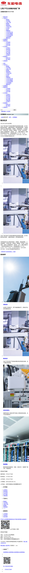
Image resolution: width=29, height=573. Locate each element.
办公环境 (8, 50)
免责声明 (7, 545)
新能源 (7, 19)
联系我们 (5, 56)
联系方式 (8, 58)
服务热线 (3, 111)
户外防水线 (8, 26)
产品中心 (5, 18)
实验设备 (8, 53)
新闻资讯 (5, 40)
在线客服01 (6, 552)
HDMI (7, 29)
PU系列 (8, 28)
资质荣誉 (8, 49)
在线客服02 (11, 552)
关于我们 (5, 46)
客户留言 (8, 59)
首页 (4, 63)
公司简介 (8, 47)
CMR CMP (8, 22)
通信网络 (5, 464)
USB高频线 (8, 36)
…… (4, 508)
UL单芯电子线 (9, 32)
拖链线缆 (8, 25)
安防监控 (3, 251)
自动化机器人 (9, 251)
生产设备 (8, 52)
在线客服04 (22, 552)
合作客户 (8, 55)
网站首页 (5, 16)
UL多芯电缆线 (9, 35)
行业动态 (8, 43)
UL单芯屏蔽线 (9, 33)
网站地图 (3, 545)
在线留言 (5, 60)
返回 (2, 117)
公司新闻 (8, 42)
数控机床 (5, 358)
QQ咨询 (8, 111)
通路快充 (8, 37)
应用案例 (5, 39)
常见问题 (8, 45)
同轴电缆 (8, 30)
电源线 (7, 23)
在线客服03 (16, 552)
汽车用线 (8, 21)
